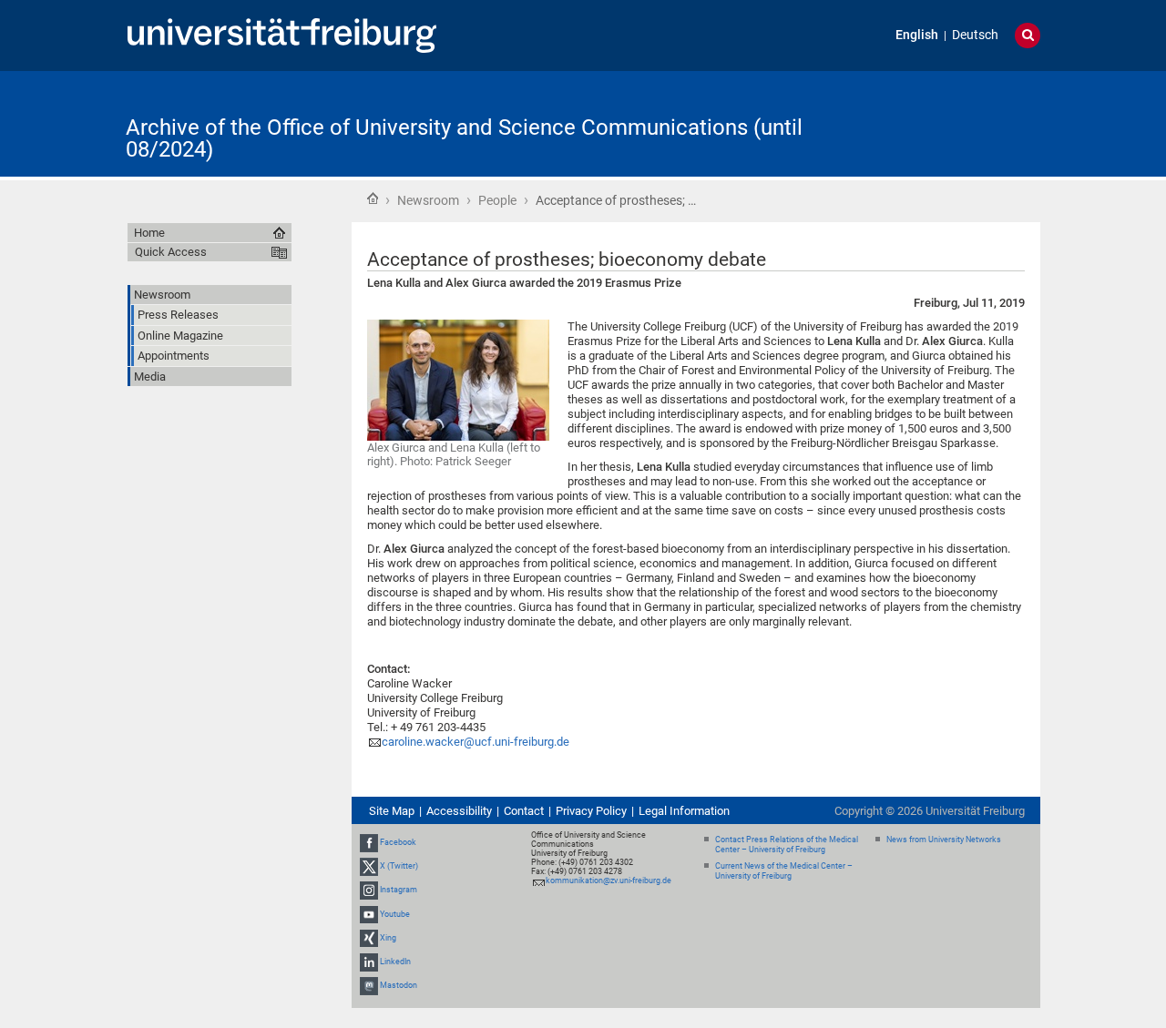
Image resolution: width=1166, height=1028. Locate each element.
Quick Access (171, 252)
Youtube (395, 914)
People (497, 200)
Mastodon (398, 985)
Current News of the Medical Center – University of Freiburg (784, 870)
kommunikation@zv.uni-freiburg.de (608, 880)
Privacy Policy (591, 811)
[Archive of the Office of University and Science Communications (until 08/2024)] (951, 122)
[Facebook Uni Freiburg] (369, 842)
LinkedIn (395, 961)
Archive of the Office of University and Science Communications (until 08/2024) (464, 138)
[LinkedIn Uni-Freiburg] (369, 961)
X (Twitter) (399, 865)
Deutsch (975, 35)
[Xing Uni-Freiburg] (369, 937)
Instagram (398, 890)
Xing (388, 937)
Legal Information (684, 811)
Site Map (391, 811)
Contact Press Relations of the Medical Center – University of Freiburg (786, 844)
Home (372, 198)
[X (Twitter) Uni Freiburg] (369, 865)
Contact (524, 811)
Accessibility (459, 811)
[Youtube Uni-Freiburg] (369, 914)
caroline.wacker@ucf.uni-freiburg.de (475, 741)
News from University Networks (943, 839)
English (916, 35)
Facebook (398, 842)
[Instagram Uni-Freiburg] (369, 890)
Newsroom (428, 200)
